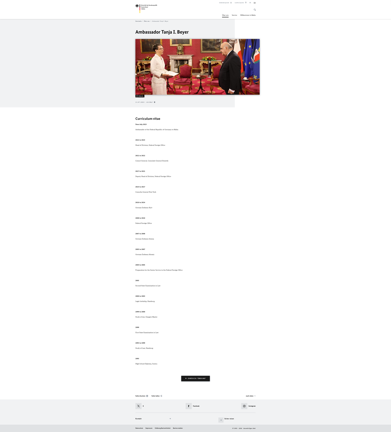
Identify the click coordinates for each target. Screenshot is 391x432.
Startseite (138, 21)
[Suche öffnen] (254, 8)
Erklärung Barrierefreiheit (162, 428)
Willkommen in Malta (248, 15)
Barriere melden (178, 428)
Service (234, 15)
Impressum (149, 428)
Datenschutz (139, 428)
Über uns (225, 15)
